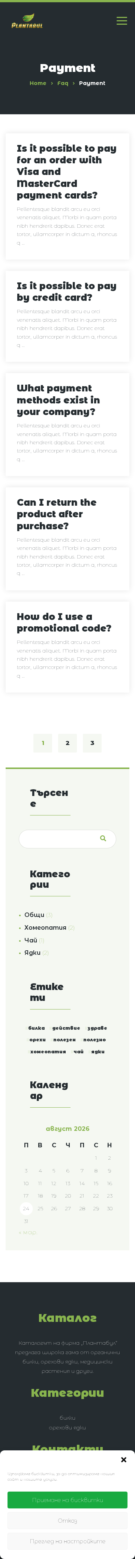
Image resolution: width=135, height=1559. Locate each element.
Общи (34, 914)
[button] (124, 1459)
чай (79, 1051)
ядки (98, 1051)
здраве (97, 1028)
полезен (64, 1039)
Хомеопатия (45, 927)
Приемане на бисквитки (67, 1500)
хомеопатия (48, 1051)
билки (67, 1417)
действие (66, 1028)
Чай (30, 940)
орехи (37, 1039)
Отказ (67, 1520)
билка (36, 1028)
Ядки (32, 952)
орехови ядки (67, 1427)
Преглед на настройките (67, 1541)
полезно (94, 1039)
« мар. (28, 1232)
